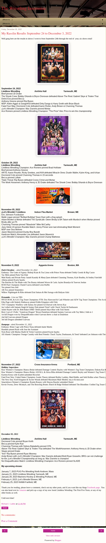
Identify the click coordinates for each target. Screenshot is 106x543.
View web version (53, 536)
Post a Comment (9, 520)
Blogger (58, 540)
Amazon (22, 490)
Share (5, 508)
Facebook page (93, 487)
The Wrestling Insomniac (23, 8)
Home (53, 531)
